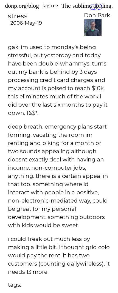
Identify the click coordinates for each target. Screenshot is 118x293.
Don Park (97, 15)
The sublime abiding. (87, 5)
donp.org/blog (22, 5)
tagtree (50, 5)
